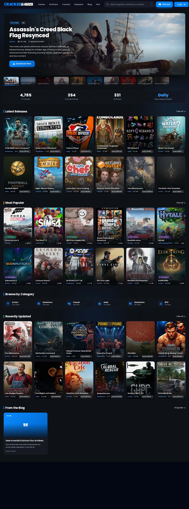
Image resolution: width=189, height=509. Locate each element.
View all (179, 111)
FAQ (98, 4)
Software (53, 4)
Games (41, 4)
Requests (78, 4)
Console (66, 4)
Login (179, 4)
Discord (166, 4)
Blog (90, 4)
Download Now (23, 63)
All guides (178, 407)
